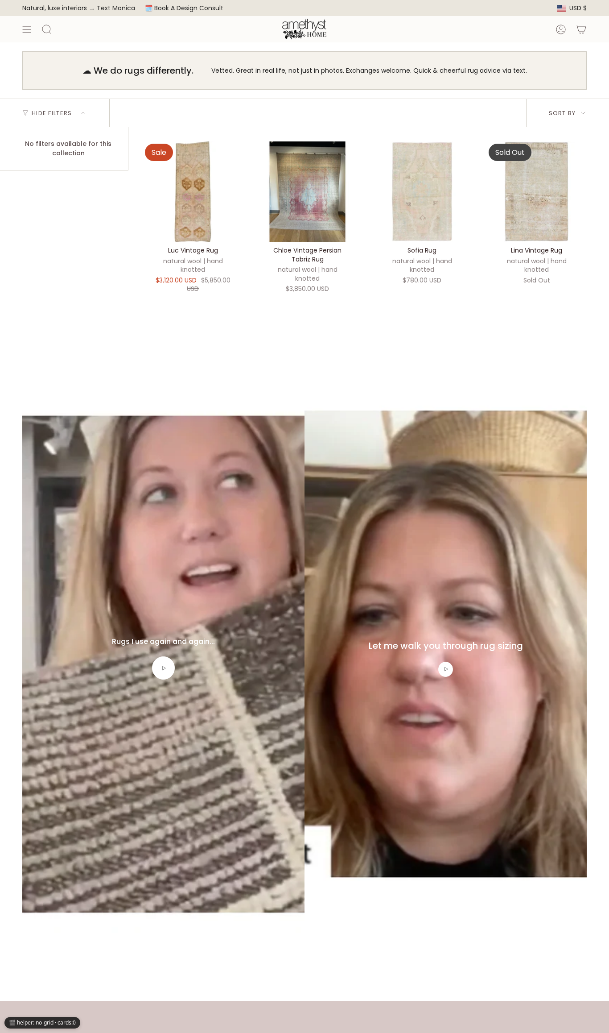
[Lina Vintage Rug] (536, 191)
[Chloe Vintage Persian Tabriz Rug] (307, 191)
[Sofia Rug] (422, 191)
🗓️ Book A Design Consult (184, 8)
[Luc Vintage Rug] (193, 191)
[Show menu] (27, 29)
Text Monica (116, 8)
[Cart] (581, 29)
